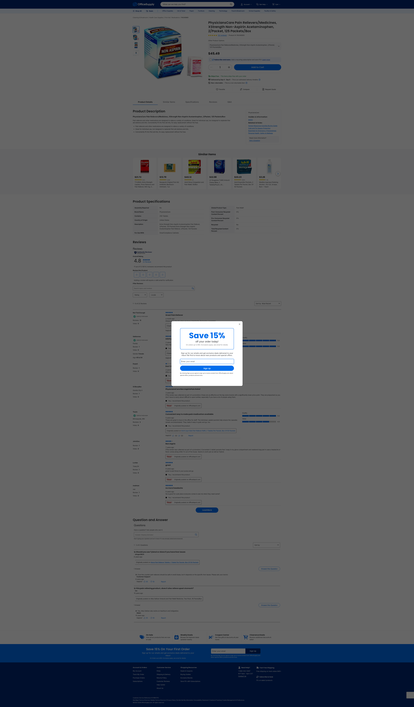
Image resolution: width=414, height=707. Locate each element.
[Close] (239, 324)
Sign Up (207, 368)
